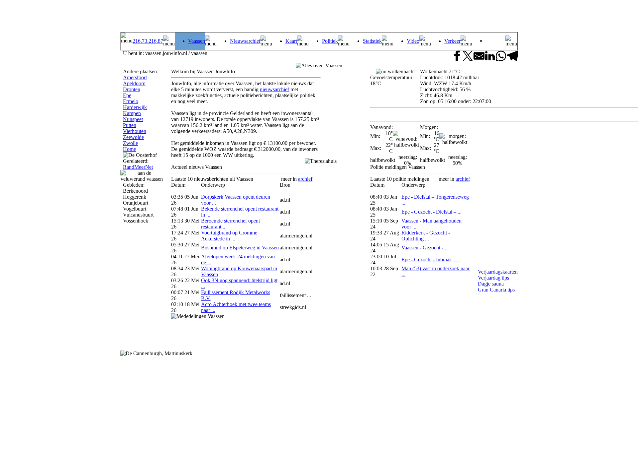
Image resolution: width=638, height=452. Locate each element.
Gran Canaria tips (496, 289)
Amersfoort (135, 77)
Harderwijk (135, 107)
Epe (127, 95)
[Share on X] (467, 56)
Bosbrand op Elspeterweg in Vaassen (240, 247)
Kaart (291, 41)
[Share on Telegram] (512, 56)
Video (413, 41)
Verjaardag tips (493, 278)
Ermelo (130, 101)
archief (305, 179)
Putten (129, 125)
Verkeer (452, 41)
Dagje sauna (491, 284)
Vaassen (196, 41)
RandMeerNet (138, 167)
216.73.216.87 (148, 41)
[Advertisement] (433, 17)
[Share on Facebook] (456, 56)
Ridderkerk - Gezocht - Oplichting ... (425, 235)
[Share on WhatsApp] (500, 56)
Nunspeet (133, 119)
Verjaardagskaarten (498, 272)
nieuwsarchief (274, 89)
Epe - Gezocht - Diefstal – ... (431, 212)
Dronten (131, 89)
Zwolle (130, 143)
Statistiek (372, 41)
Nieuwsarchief (245, 41)
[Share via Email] (479, 56)
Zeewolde (133, 137)
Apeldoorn (134, 83)
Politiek (330, 41)
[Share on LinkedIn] (489, 56)
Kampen (132, 113)
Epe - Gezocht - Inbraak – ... (431, 259)
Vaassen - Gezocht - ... (425, 247)
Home (129, 149)
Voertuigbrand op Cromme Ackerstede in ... (229, 235)
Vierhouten (134, 131)
